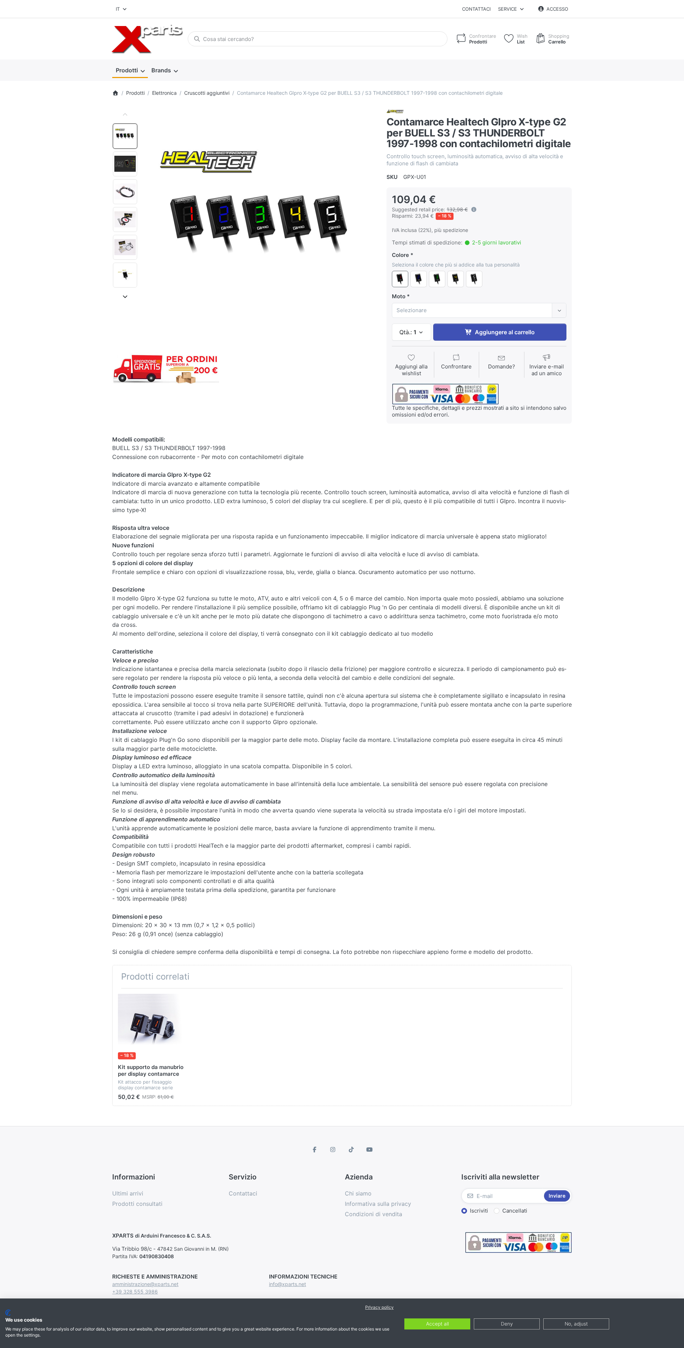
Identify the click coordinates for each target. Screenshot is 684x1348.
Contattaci (476, 9)
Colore (400, 255)
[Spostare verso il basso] (125, 296)
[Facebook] (314, 1149)
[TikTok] (351, 1149)
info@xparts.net (287, 1284)
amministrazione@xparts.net (145, 1284)
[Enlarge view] (260, 223)
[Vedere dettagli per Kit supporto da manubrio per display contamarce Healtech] (150, 1026)
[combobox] (121, 9)
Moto (398, 296)
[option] (125, 136)
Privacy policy (379, 1307)
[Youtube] (370, 1149)
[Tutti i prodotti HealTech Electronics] (395, 111)
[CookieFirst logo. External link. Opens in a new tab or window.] (8, 1313)
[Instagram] (333, 1149)
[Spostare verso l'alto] (125, 114)
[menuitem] (130, 70)
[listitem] (260, 223)
